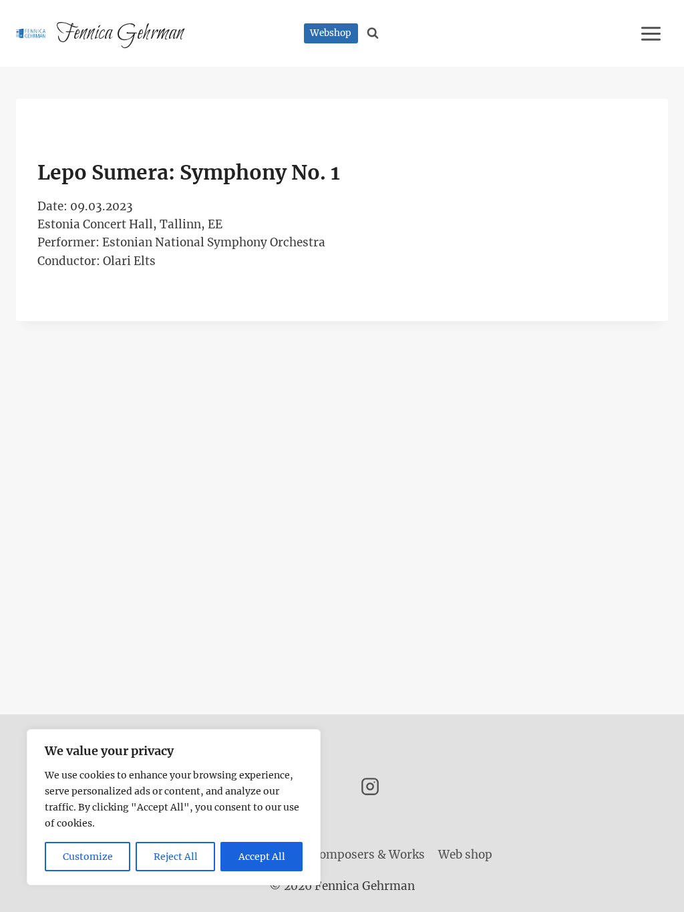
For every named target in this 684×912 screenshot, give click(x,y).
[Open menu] (653, 33)
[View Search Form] (373, 33)
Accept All (261, 857)
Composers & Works (368, 854)
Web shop (465, 854)
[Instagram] (370, 786)
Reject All (176, 857)
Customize (88, 857)
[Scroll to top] (650, 891)
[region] (174, 807)
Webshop (330, 33)
